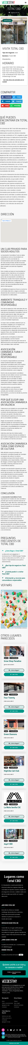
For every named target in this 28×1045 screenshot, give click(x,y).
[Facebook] (20, 1030)
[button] (25, 2)
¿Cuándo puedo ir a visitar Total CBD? (12, 572)
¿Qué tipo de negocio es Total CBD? (14, 566)
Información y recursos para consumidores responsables (13, 579)
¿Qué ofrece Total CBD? (8, 905)
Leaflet (11, 628)
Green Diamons (10, 734)
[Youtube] (10, 1030)
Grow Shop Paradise (12, 661)
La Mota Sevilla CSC (12, 807)
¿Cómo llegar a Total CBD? (14, 550)
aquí (21, 955)
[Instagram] (17, 1030)
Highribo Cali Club (11, 771)
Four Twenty (9, 697)
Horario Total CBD (7, 950)
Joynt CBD (8, 844)
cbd (18, 12)
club (6, 694)
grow (6, 658)
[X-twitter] (7, 1030)
